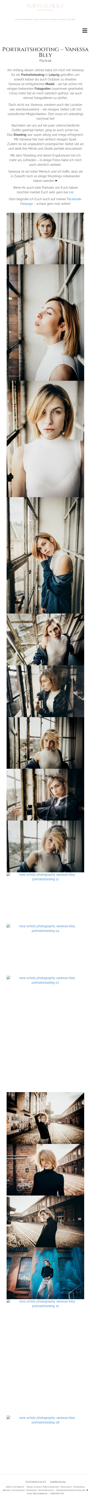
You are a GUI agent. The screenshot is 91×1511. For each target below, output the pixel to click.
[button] (85, 30)
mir (71, 192)
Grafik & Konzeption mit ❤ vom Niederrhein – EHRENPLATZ (57, 1492)
